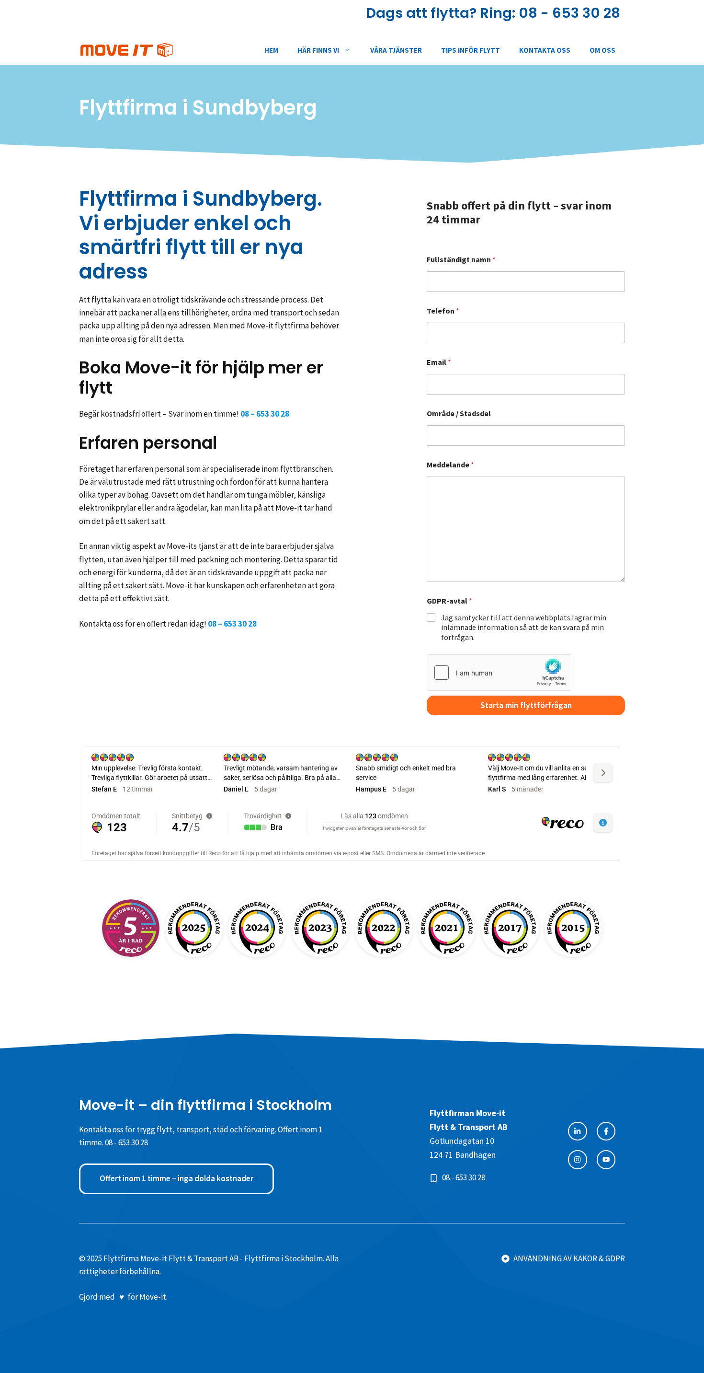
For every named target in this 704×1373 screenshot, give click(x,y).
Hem (271, 50)
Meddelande (450, 464)
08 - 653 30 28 (569, 13)
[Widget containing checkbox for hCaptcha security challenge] (499, 672)
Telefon (443, 310)
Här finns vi (318, 50)
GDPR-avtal (449, 600)
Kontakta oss (544, 50)
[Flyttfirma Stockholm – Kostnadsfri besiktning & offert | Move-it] (127, 50)
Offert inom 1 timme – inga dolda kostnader (176, 1178)
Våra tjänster (396, 50)
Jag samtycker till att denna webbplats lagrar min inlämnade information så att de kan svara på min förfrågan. (523, 627)
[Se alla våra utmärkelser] (130, 928)
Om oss (602, 50)
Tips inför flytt (470, 50)
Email (439, 362)
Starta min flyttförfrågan (526, 705)
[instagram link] (606, 1159)
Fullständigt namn (461, 259)
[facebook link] (577, 1131)
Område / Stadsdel (459, 413)
